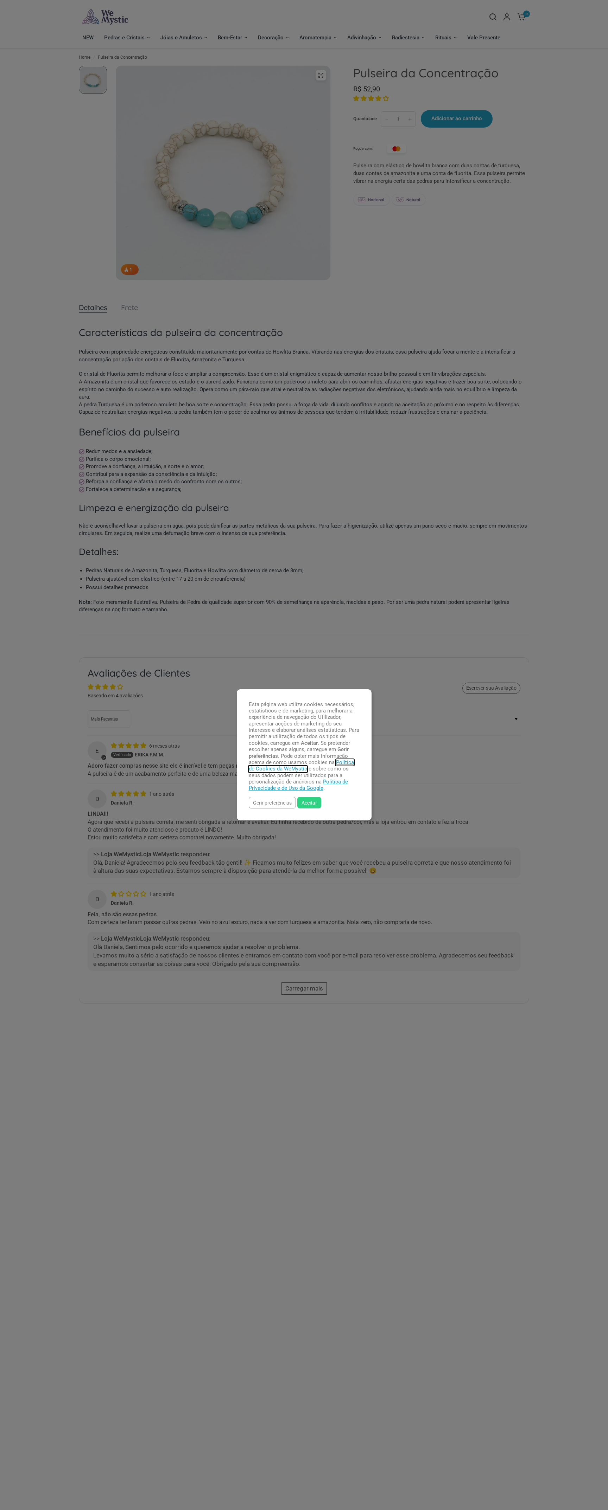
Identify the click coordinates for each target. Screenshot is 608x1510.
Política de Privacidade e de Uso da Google (298, 785)
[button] (272, 802)
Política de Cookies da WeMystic (301, 765)
